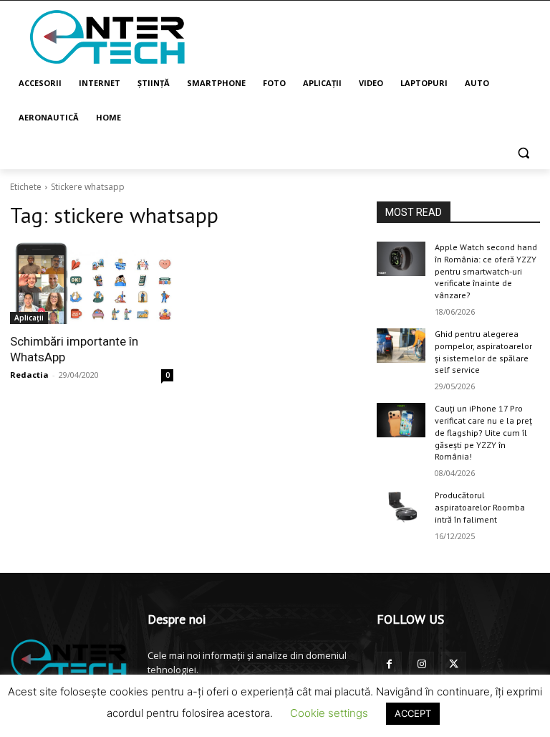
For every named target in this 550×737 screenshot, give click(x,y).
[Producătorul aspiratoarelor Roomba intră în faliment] (401, 507)
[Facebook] (389, 664)
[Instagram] (421, 664)
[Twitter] (453, 664)
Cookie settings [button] (329, 713)
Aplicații (29, 318)
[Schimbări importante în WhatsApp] (91, 283)
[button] (523, 152)
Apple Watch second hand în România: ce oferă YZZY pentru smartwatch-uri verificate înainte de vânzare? (486, 271)
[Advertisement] (372, 35)
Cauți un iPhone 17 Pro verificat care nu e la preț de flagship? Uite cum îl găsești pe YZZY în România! (483, 432)
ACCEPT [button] (413, 713)
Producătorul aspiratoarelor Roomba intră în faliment (480, 507)
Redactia (29, 374)
